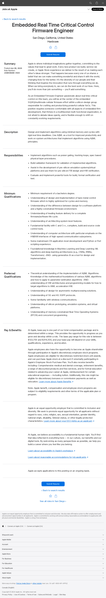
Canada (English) (8, 588)
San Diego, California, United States (53, 37)
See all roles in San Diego (52, 501)
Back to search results (15, 19)
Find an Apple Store (23, 583)
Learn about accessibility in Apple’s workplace (50, 450)
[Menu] (103, 3)
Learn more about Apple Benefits (55, 381)
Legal (55, 595)
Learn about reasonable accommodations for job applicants (57, 457)
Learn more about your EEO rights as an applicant (68, 421)
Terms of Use (32, 595)
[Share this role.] (55, 47)
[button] (90, 3)
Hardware (53, 41)
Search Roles (98, 9)
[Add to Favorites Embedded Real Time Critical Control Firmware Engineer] (50, 47)
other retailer (37, 583)
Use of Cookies (19, 595)
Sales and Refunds (45, 595)
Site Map (62, 595)
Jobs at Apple (9, 9)
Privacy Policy (7, 595)
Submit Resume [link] (53, 55)
